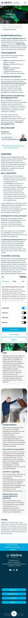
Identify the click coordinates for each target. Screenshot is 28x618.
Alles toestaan (14, 329)
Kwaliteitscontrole (13, 594)
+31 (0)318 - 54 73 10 (14, 566)
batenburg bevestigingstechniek (12, 27)
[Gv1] (24, 491)
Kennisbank (13, 598)
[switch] (24, 313)
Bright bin (13, 602)
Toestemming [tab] (5, 281)
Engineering (12, 590)
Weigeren (14, 339)
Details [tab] (14, 281)
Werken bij (13, 549)
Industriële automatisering (12, 547)
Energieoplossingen (12, 544)
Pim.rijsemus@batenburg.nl (12, 139)
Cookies (21, 615)
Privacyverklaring (8, 615)
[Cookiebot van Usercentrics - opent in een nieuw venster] (19, 277)
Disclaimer (16, 615)
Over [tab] (23, 281)
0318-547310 (8, 137)
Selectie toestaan (14, 334)
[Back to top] (24, 614)
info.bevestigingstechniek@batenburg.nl (14, 564)
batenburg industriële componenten (11, 26)
